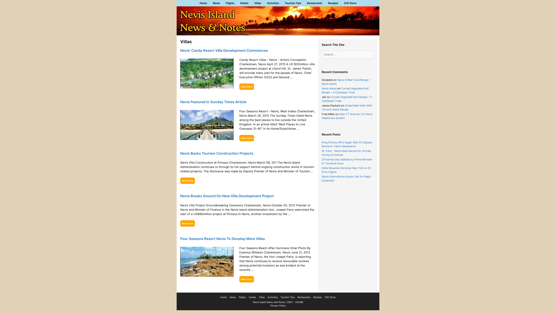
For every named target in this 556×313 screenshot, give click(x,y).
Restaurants (314, 3)
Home (203, 3)
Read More (247, 86)
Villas (257, 3)
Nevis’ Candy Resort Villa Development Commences (224, 50)
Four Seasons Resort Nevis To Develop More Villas (222, 239)
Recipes (333, 3)
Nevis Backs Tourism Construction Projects (216, 153)
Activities (273, 3)
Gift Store (350, 3)
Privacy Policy (278, 305)
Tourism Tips (293, 3)
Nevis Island (329, 88)
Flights (230, 3)
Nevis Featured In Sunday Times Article (213, 102)
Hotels (244, 3)
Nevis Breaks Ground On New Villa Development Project (227, 196)
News (216, 3)
